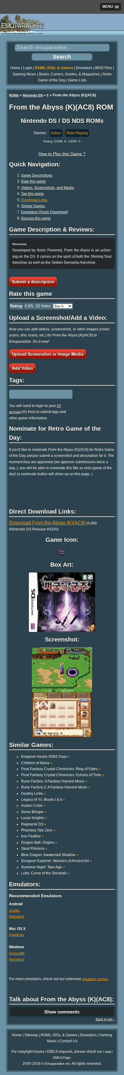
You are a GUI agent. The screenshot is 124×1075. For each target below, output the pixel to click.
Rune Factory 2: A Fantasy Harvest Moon (55, 787)
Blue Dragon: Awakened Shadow (49, 855)
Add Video (22, 368)
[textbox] (35, 394)
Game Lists (77, 80)
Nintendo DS (33, 95)
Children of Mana (36, 763)
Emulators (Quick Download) (44, 212)
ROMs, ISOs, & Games (54, 68)
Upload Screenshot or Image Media (48, 354)
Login (27, 68)
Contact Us (68, 1041)
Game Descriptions (36, 175)
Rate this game (33, 181)
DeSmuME (17, 953)
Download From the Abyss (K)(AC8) (47, 522)
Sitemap (31, 1035)
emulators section (95, 979)
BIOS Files (103, 68)
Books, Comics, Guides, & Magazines (69, 74)
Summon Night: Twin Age (43, 867)
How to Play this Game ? (62, 153)
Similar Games (33, 206)
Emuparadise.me (57, 1063)
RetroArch (16, 916)
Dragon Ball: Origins (39, 842)
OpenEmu (16, 935)
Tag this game (32, 194)
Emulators (84, 68)
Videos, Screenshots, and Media (47, 188)
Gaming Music (24, 74)
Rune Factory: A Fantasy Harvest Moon (54, 781)
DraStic (14, 910)
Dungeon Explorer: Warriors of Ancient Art (56, 861)
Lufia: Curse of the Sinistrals (45, 873)
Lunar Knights (34, 818)
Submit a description (33, 281)
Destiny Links (33, 793)
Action (56, 133)
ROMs (14, 95)
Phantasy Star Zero (38, 830)
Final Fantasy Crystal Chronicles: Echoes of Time (62, 775)
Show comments (61, 1011)
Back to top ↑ (105, 1019)
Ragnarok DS (33, 824)
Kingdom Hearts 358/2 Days (45, 757)
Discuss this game (36, 218)
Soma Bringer (34, 812)
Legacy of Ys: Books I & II (43, 799)
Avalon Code (33, 805)
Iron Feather (32, 836)
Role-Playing (77, 133)
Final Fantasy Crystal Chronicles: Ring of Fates (61, 769)
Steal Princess (34, 848)
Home (15, 68)
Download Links (34, 200)
